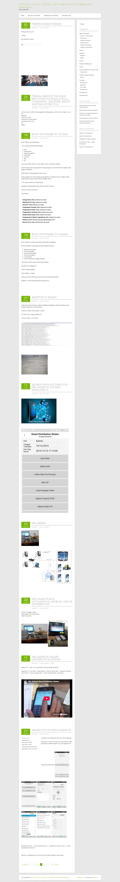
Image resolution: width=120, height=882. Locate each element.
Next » (57, 864)
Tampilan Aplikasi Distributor (87, 75)
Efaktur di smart (44, 297)
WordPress (96, 877)
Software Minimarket (85, 45)
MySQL (82, 58)
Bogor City (82, 85)
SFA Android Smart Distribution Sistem (46, 658)
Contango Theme (80, 877)
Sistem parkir (83, 72)
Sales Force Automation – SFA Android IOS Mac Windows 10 (51, 387)
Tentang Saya (66, 15)
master (81, 67)
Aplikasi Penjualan (84, 33)
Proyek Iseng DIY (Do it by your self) (88, 70)
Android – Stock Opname (86, 36)
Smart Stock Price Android (51, 730)
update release (83, 95)
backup (81, 50)
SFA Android (83, 38)
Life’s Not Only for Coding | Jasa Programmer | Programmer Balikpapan (50, 877)
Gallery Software (34, 15)
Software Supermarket (86, 47)
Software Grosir (84, 42)
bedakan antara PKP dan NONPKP (88, 110)
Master (82, 77)
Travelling (82, 80)
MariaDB (82, 55)
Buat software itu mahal (50, 234)
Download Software (51, 15)
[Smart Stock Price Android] (30, 745)
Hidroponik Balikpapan (85, 64)
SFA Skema (39, 523)
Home (22, 15)
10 (52, 864)
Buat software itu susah (50, 134)
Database (82, 53)
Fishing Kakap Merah (46, 23)
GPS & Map (83, 87)
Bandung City (83, 82)
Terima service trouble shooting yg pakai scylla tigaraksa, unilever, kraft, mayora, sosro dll (51, 100)
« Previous (25, 864)
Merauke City (83, 89)
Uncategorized (83, 92)
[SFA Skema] (30, 538)
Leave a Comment (44, 27)
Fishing (81, 61)
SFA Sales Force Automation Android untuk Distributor (52, 602)
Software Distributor (85, 40)
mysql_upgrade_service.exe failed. (88, 118)
